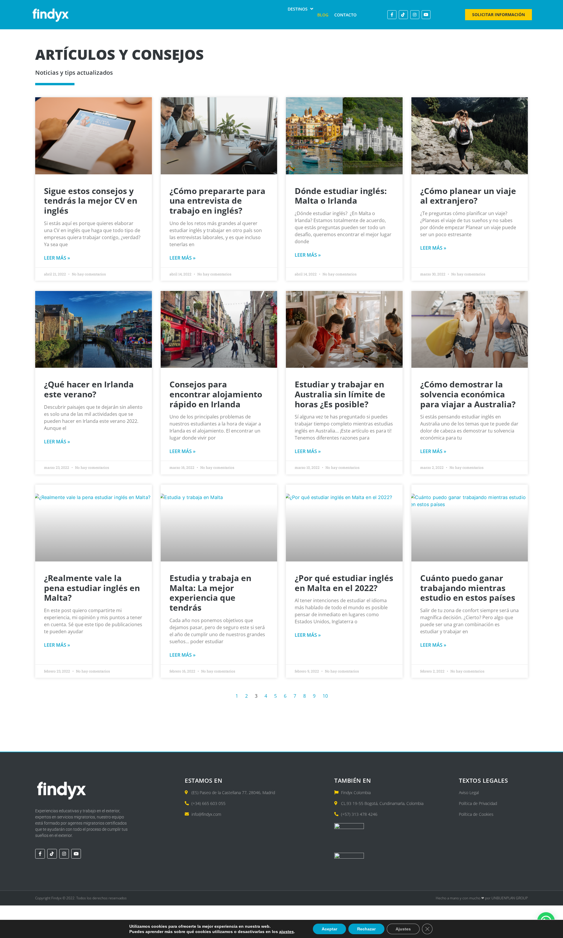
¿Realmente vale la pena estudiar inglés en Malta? (92, 587)
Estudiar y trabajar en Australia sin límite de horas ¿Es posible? (340, 394)
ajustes (286, 931)
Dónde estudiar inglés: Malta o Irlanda (341, 195)
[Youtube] (426, 14)
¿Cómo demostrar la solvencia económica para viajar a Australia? (467, 394)
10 (325, 696)
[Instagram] (414, 14)
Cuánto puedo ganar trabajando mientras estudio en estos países (467, 587)
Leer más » (57, 258)
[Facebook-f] (391, 14)
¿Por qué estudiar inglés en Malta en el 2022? (344, 582)
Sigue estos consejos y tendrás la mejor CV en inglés (90, 200)
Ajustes (403, 929)
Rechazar (366, 929)
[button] (301, 9)
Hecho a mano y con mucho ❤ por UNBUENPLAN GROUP (482, 898)
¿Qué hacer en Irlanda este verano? (89, 389)
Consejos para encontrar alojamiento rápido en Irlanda (215, 394)
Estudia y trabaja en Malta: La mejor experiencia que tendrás (210, 592)
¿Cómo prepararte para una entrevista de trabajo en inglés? (217, 200)
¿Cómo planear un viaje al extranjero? (468, 195)
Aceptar (329, 929)
